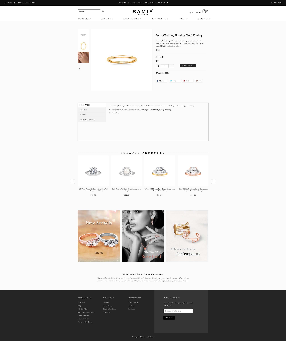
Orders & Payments (84, 315)
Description (84, 105)
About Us (106, 302)
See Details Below (175, 46)
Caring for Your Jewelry (85, 322)
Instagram (131, 309)
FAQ (79, 306)
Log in (191, 12)
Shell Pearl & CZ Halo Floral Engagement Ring (126, 190)
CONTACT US (276, 2)
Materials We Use (83, 319)
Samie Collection (149, 337)
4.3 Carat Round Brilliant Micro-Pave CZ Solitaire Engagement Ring (93, 190)
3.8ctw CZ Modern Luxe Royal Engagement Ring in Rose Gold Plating (193, 190)
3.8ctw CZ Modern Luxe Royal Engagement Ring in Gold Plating (159, 190)
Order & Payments (87, 119)
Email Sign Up (133, 302)
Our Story (204, 19)
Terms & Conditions (109, 309)
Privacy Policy (107, 306)
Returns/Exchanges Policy (86, 312)
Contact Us (81, 302)
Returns (83, 115)
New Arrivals (160, 19)
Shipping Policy (82, 309)
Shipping (83, 110)
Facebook (131, 306)
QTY (157, 61)
